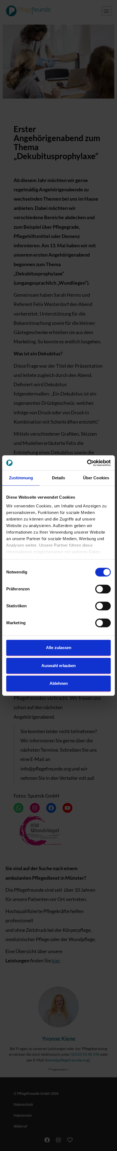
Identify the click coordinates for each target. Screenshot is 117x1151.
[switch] (103, 589)
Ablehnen (59, 683)
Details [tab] (58, 477)
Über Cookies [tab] (96, 477)
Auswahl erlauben (58, 665)
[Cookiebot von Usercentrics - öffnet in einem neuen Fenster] (87, 462)
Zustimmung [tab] (21, 477)
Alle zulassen (58, 647)
